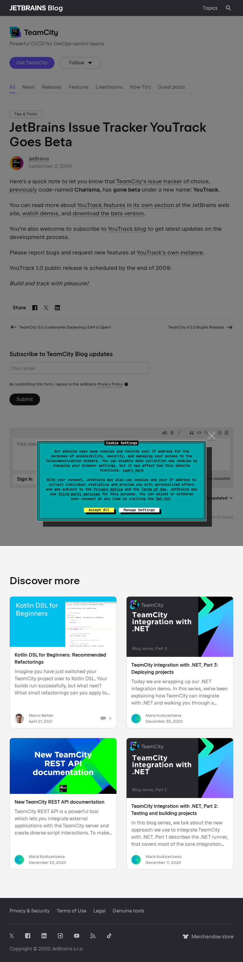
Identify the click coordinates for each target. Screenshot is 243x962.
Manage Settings (139, 510)
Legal (99, 911)
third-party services (79, 494)
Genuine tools (128, 911)
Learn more (133, 470)
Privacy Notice (108, 489)
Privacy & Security (29, 911)
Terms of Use (153, 489)
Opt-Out (163, 498)
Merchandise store (211, 939)
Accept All (99, 510)
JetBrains (62, 949)
